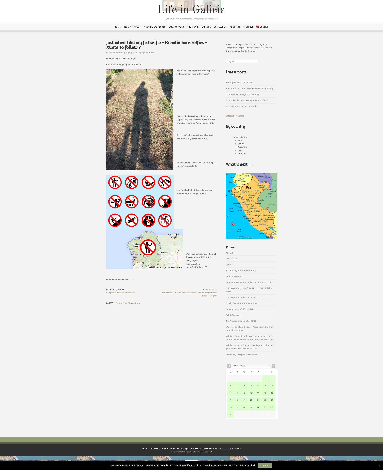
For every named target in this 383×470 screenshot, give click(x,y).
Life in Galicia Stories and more (240, 297)
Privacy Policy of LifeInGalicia (240, 309)
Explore (206, 26)
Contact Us (220, 26)
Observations (134, 303)
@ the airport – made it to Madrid (242, 106)
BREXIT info (231, 258)
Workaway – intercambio (188, 448)
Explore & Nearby (234, 276)
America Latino (240, 137)
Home (117, 26)
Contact (229, 264)
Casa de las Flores (154, 26)
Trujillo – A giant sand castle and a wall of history (249, 88)
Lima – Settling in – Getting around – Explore (247, 100)
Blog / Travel (131, 26)
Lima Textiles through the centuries (242, 94)
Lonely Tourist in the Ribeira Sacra (242, 303)
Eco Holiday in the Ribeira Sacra (241, 270)
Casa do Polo (176, 26)
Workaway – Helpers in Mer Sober (241, 354)
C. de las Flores (168, 448)
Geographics (121, 303)
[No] (379, 465)
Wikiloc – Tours (234, 448)
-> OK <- (264, 465)
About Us (235, 26)
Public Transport (233, 315)
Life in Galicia (191, 10)
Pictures (248, 26)
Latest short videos (235, 115)
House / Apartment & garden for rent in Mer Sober (249, 282)
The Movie (193, 26)
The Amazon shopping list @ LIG (241, 321)
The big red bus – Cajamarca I (240, 82)
